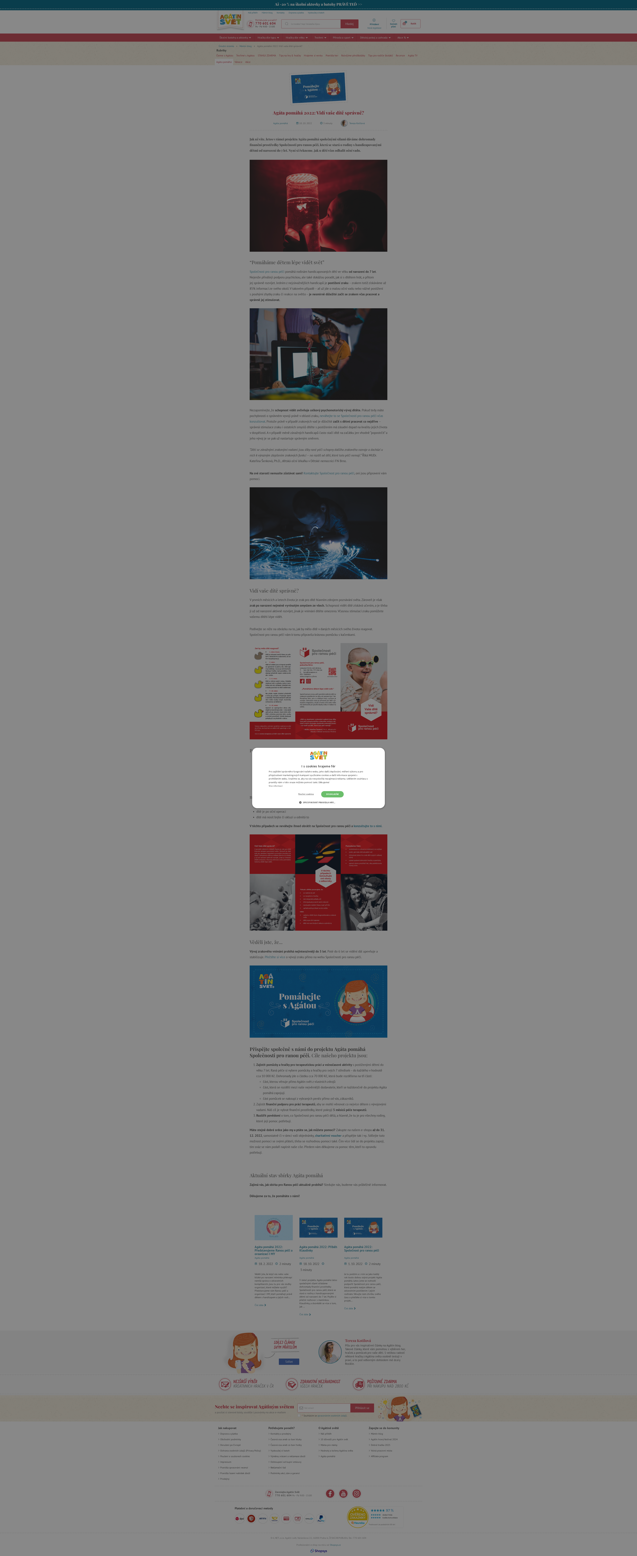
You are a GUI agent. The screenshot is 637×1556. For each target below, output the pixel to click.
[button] (318, 802)
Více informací (276, 785)
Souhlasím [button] (332, 794)
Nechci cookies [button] (306, 794)
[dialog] (318, 778)
